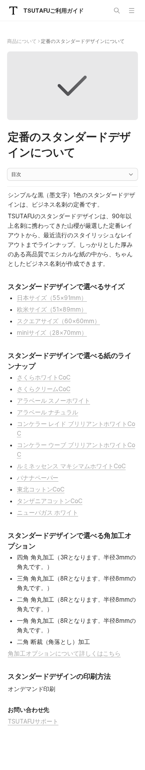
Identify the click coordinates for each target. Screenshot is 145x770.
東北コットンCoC (40, 489)
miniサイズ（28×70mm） (52, 332)
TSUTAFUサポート (33, 721)
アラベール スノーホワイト (53, 400)
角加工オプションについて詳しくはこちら (64, 653)
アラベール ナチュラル (47, 412)
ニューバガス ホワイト (47, 512)
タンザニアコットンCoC (49, 501)
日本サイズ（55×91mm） (52, 297)
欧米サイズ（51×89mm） (52, 309)
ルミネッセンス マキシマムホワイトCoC (71, 466)
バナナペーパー (37, 477)
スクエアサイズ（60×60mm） (58, 321)
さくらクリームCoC (43, 389)
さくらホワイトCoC (43, 377)
